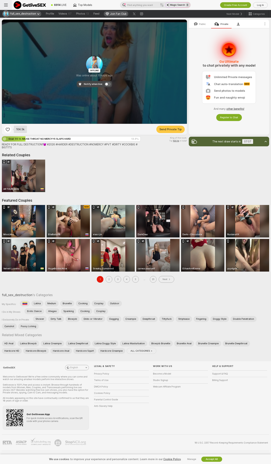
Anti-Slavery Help (103, 406)
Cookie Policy (172, 459)
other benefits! (235, 108)
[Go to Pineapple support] (58, 442)
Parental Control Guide (106, 399)
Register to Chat (229, 117)
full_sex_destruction (17, 295)
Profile (50, 13)
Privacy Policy (101, 373)
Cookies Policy (102, 393)
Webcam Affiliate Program (167, 386)
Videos (65, 13)
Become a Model (162, 373)
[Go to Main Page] (30, 5)
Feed (96, 13)
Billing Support (220, 380)
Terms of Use (101, 380)
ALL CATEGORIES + (141, 350)
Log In (260, 5)
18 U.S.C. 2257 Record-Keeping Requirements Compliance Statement (231, 442)
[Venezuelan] (25, 303)
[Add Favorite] (7, 129)
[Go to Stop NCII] (76, 443)
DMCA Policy (101, 386)
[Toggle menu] (6, 5)
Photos (82, 13)
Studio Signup (160, 380)
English (74, 367)
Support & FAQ (220, 373)
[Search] (161, 5)
